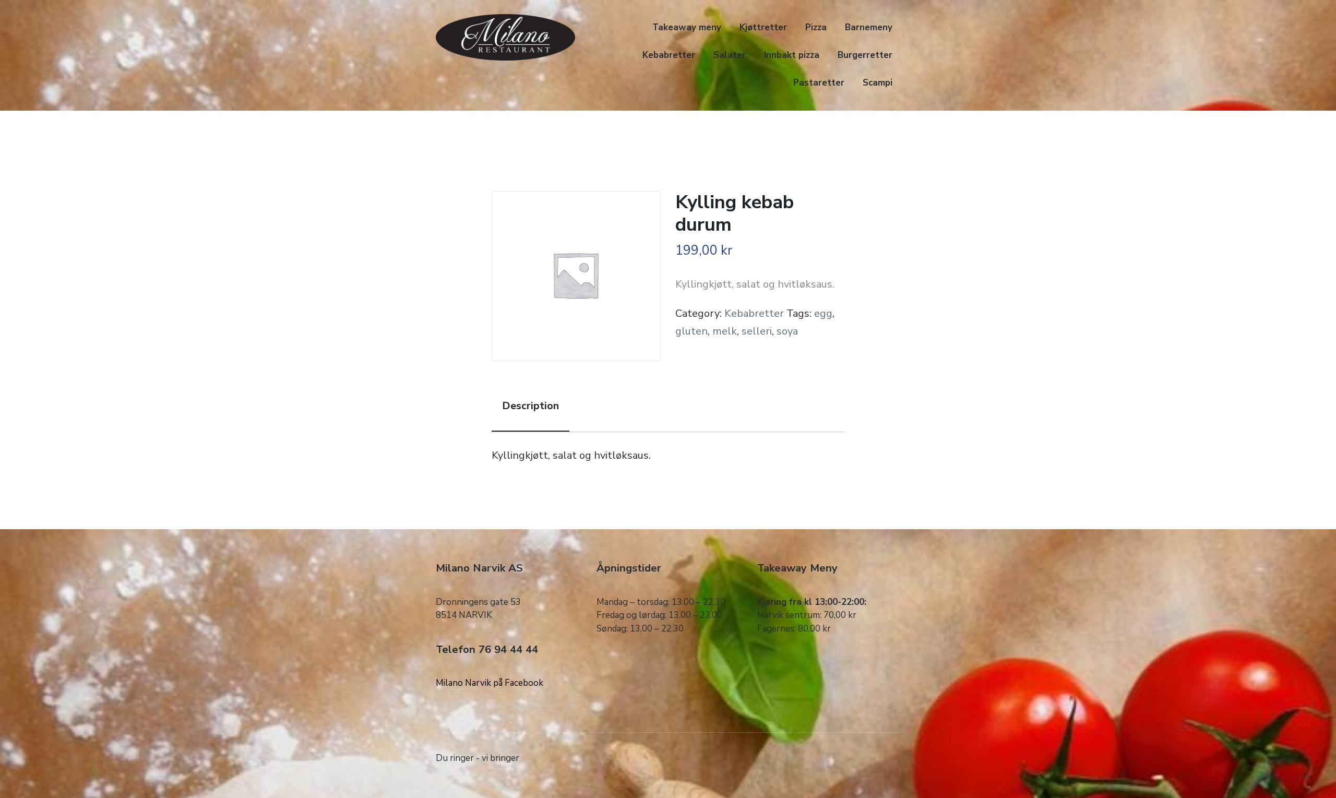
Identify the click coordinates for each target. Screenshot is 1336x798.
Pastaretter (818, 83)
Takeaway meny (686, 27)
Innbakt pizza (791, 55)
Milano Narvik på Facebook (489, 683)
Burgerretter (865, 55)
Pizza (816, 27)
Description (530, 406)
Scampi (877, 83)
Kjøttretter (763, 27)
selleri (757, 331)
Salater (729, 55)
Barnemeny (868, 27)
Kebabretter (668, 55)
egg (823, 313)
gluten (691, 331)
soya (787, 331)
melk (724, 331)
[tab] (530, 407)
